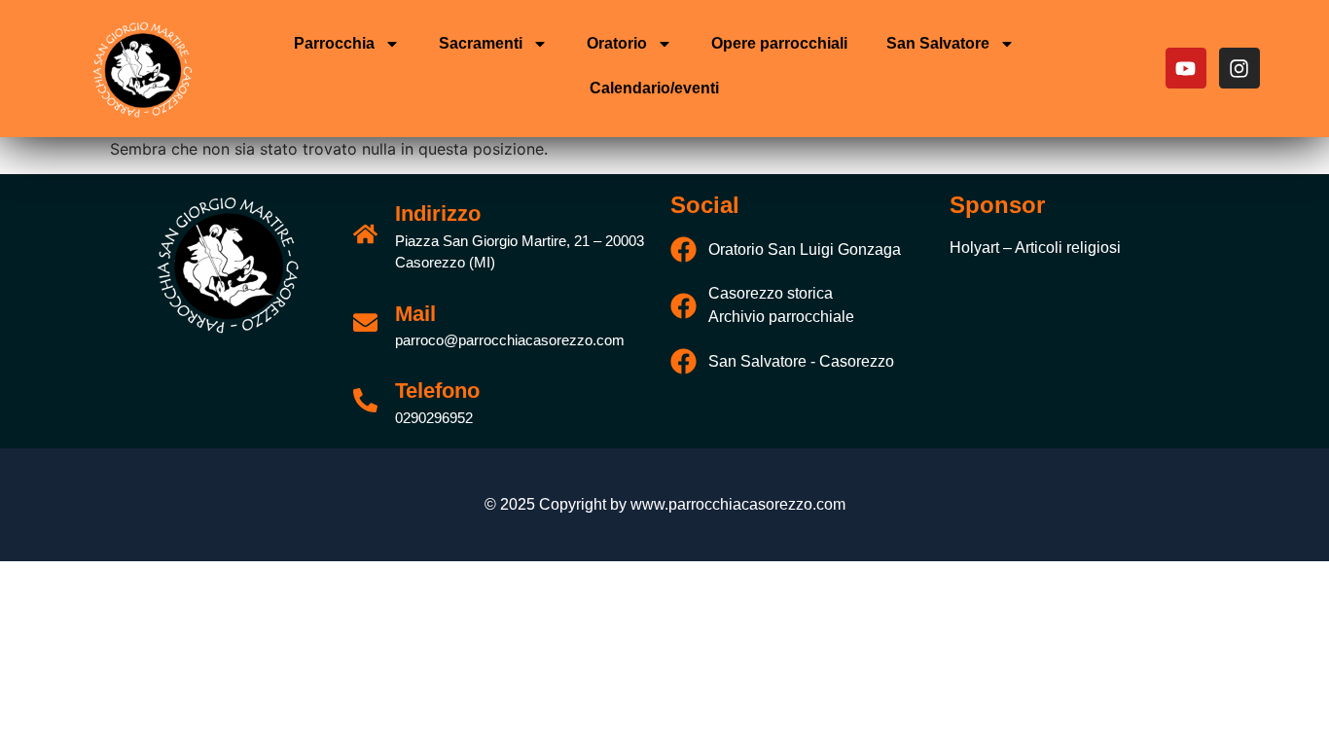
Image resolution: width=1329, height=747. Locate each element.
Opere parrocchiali (779, 43)
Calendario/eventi (654, 88)
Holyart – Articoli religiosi (1035, 247)
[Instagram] (1239, 68)
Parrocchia (334, 43)
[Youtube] (1186, 68)
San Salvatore (937, 43)
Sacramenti (480, 43)
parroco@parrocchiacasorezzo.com (510, 340)
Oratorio (617, 43)
